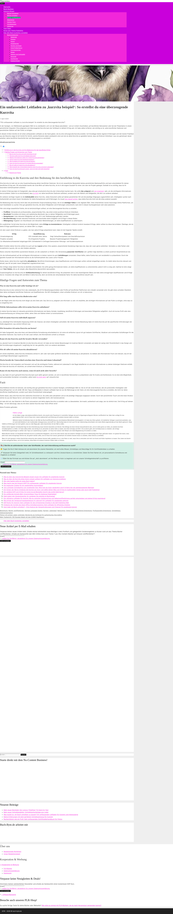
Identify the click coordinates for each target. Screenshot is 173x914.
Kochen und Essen (16, 46)
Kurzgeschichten (16, 50)
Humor (13, 41)
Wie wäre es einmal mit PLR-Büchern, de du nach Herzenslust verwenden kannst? (71, 905)
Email (2, 462)
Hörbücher (10, 26)
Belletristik (14, 37)
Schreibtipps (116, 511)
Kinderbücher (15, 43)
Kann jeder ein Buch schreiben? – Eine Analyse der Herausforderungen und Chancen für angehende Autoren (40, 507)
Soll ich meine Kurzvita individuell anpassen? (22, 159)
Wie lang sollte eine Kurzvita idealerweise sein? (23, 156)
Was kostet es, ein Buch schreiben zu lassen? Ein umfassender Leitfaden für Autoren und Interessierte (41, 815)
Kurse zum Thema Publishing (13, 30)
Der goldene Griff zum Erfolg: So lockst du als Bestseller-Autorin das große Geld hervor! (34, 492)
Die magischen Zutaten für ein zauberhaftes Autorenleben (23, 485)
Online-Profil (70, 511)
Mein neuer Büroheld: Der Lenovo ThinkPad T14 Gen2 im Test (26, 810)
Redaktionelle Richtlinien (12, 851)
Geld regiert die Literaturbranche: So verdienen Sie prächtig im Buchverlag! (29, 496)
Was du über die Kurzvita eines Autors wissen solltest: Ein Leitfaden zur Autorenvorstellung (35, 479)
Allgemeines (10, 20)
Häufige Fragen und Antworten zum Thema (18, 152)
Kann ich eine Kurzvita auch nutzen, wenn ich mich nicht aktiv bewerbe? (30, 169)
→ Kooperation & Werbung (9, 865)
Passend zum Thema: (15, 172)
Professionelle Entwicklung (102, 511)
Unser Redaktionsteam (12, 854)
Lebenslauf (52, 511)
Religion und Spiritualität (18, 54)
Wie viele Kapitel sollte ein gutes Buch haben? (19, 481)
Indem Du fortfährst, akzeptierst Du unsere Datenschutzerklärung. (25, 464)
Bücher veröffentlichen (14, 17)
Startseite (7, 7)
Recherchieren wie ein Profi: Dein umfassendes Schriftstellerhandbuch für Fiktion (33, 819)
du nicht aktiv (41, 377)
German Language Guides (33, 511)
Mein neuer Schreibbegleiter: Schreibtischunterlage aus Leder (26, 812)
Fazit (6, 170)
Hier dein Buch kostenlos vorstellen (16, 33)
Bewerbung (4, 511)
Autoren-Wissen (9, 11)
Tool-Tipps (7, 28)
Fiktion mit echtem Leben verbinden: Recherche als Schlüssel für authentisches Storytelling (31, 515)
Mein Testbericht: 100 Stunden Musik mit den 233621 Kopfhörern (22, 517)
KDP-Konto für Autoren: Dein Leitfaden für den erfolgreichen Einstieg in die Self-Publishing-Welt (36, 503)
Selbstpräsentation (6, 513)
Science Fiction (15, 61)
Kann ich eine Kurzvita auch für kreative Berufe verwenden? (26, 163)
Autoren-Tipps (11, 22)
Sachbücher (14, 58)
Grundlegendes (11, 24)
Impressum (8, 873)
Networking (61, 511)
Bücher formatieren (12, 13)
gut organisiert (99, 191)
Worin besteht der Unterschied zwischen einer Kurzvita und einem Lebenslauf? (32, 167)
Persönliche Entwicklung (83, 511)
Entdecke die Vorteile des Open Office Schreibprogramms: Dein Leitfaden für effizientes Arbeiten (37, 505)
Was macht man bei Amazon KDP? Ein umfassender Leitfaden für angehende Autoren (33, 483)
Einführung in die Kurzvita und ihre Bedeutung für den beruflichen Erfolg (27, 150)
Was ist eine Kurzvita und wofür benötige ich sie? (23, 154)
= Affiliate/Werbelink (8, 895)
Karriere (45, 511)
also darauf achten (71, 199)
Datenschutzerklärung (11, 871)
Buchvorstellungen (12, 35)
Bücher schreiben (12, 15)
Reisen (13, 52)
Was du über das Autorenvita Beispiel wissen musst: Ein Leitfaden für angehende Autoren (34, 477)
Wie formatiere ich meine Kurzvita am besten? (22, 161)
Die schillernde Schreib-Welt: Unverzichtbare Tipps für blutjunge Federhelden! (30, 494)
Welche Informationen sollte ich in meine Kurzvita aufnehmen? (27, 157)
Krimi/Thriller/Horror (16, 48)
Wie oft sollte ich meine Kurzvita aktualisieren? (22, 165)
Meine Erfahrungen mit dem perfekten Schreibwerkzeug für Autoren (28, 817)
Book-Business (9, 9)
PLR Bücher (8, 868)
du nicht (35, 193)
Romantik (13, 56)
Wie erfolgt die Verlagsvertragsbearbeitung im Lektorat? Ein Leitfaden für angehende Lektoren (36, 500)
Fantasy (13, 39)
